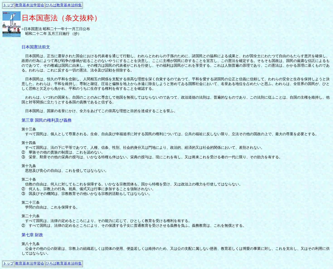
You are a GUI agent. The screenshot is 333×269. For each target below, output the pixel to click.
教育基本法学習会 (29, 5)
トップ (8, 5)
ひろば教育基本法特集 (64, 5)
